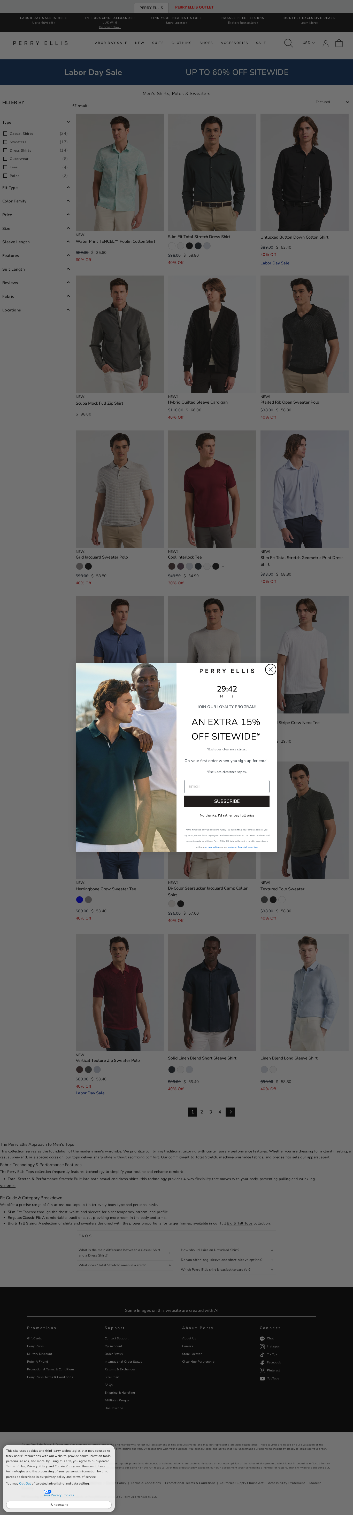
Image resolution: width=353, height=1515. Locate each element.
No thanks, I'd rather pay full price (227, 815)
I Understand (59, 1505)
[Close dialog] (270, 669)
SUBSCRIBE (227, 801)
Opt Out (25, 1483)
